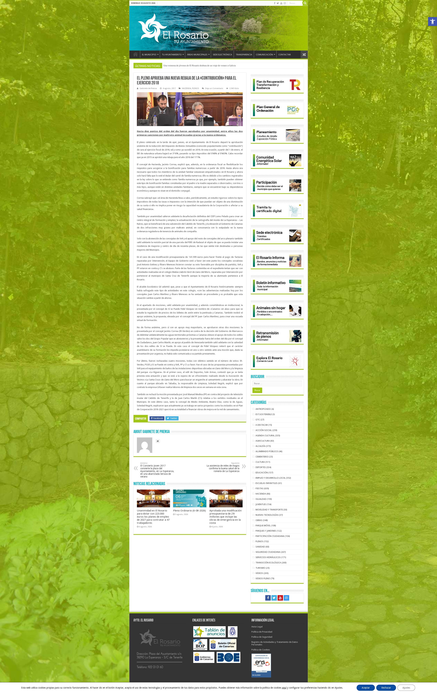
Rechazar (386, 687)
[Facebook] (275, 3)
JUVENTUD (261, 504)
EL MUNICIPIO (149, 54)
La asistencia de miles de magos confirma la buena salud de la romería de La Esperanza (223, 467)
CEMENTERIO (262, 456)
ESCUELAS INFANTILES (267, 483)
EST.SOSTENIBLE (264, 414)
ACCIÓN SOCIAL (264, 430)
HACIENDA (186, 88)
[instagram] (284, 3)
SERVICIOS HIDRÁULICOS (268, 557)
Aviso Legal (257, 626)
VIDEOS (259, 573)
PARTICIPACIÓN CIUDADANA (270, 536)
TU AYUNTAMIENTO (172, 54)
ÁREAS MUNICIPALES (197, 54)
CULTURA (260, 462)
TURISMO (260, 568)
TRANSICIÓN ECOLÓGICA (268, 562)
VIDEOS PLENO (263, 578)
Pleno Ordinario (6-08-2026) (189, 510)
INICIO (135, 54)
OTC (258, 419)
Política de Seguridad (261, 637)
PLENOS (195, 88)
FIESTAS (259, 488)
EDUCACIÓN (262, 472)
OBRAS (259, 520)
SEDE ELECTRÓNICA (222, 54)
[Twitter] (277, 3)
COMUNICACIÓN (264, 54)
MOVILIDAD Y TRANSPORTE (269, 509)
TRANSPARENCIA (244, 54)
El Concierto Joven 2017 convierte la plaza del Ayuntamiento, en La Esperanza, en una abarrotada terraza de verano (157, 470)
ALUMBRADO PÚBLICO (267, 451)
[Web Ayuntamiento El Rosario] (218, 28)
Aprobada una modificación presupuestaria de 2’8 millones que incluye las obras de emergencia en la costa (225, 516)
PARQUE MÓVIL (263, 525)
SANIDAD (260, 546)
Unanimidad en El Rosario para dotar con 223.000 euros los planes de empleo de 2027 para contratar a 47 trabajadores (153, 516)
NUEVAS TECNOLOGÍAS (267, 515)
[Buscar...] (305, 3)
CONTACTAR (284, 54)
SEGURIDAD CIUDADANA (268, 552)
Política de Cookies (260, 649)
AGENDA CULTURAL (265, 435)
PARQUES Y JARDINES (266, 531)
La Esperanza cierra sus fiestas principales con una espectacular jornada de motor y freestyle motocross (211, 65)
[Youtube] (281, 3)
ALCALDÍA (260, 446)
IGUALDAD (261, 499)
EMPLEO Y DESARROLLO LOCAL (271, 478)
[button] (432, 21)
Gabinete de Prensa (148, 88)
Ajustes (406, 687)
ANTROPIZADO (263, 409)
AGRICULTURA (263, 441)
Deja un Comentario (214, 88)
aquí (284, 687)
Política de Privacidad (261, 631)
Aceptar (366, 687)
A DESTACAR (262, 425)
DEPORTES (261, 467)
